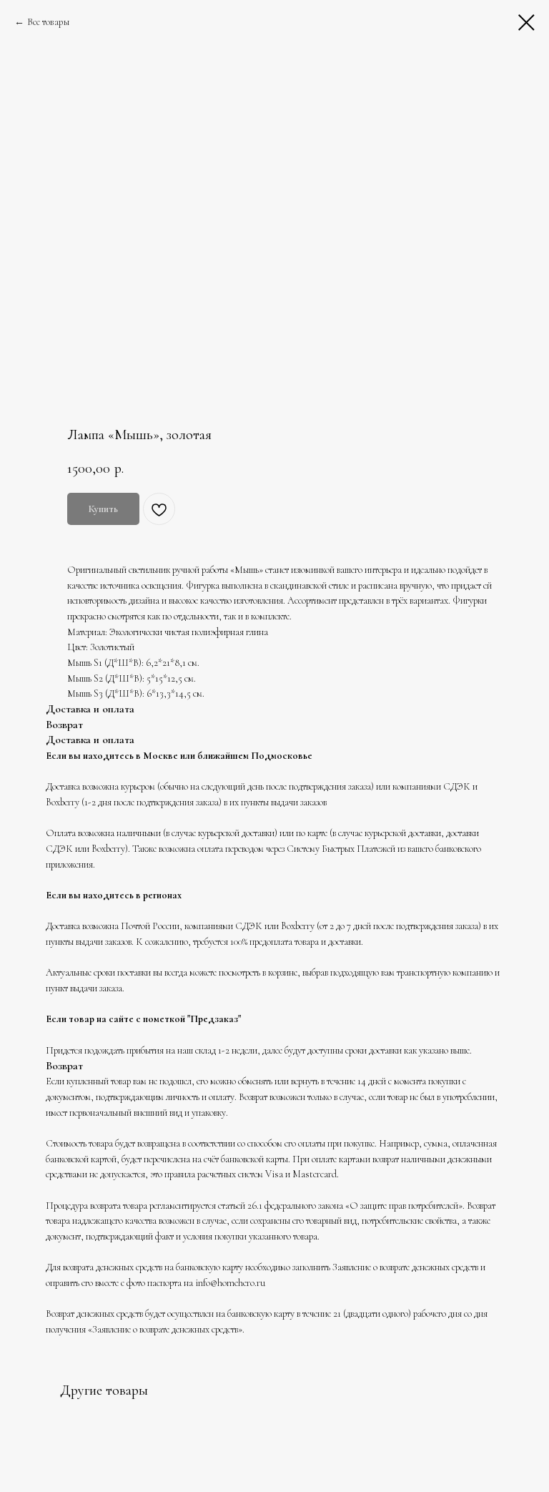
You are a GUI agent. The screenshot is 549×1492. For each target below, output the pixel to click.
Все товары (48, 22)
